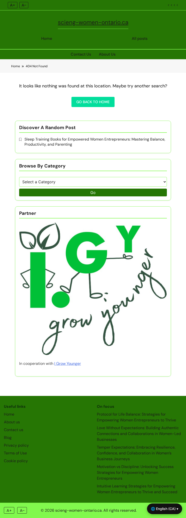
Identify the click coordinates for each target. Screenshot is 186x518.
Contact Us (81, 54)
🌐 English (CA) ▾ (164, 509)
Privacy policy (16, 445)
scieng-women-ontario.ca (93, 22)
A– (24, 5)
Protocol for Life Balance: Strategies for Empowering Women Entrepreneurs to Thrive (136, 417)
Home (46, 38)
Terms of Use (15, 453)
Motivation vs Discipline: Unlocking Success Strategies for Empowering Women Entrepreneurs (135, 472)
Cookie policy (16, 460)
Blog (8, 437)
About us (12, 422)
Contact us (13, 429)
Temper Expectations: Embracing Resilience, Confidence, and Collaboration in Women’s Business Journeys (136, 453)
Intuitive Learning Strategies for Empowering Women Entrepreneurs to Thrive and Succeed (137, 489)
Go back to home (93, 102)
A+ (12, 5)
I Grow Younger (67, 363)
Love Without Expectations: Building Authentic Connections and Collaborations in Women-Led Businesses (139, 433)
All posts (139, 38)
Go (93, 192)
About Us (107, 54)
